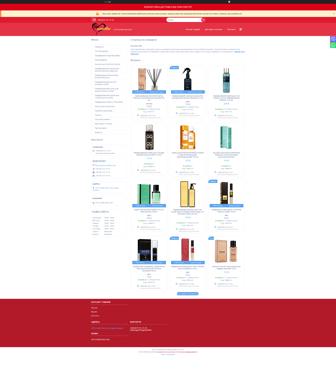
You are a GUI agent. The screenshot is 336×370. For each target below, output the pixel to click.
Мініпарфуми (101, 60)
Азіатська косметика (105, 106)
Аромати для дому (103, 111)
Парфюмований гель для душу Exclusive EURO (107, 89)
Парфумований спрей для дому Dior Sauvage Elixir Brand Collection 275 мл (188, 97)
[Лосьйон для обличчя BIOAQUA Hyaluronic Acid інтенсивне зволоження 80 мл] (226, 137)
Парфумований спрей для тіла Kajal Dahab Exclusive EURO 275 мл (149, 154)
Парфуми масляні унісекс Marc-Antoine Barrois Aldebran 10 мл (187, 267)
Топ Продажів (101, 51)
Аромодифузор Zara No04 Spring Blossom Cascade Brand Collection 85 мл (148, 98)
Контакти (231, 29)
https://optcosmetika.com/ (105, 165)
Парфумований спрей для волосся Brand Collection (107, 69)
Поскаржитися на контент (166, 352)
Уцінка (98, 115)
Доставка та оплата (213, 29)
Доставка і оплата (103, 124)
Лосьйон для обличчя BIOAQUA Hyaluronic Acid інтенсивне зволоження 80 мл (226, 155)
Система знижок (102, 119)
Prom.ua (181, 349)
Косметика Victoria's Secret (107, 64)
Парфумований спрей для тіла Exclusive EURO (107, 96)
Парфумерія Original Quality (107, 55)
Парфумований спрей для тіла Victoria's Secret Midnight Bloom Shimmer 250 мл (226, 98)
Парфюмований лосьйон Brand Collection (106, 76)
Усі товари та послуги (186, 294)
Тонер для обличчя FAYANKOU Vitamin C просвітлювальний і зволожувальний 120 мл (188, 155)
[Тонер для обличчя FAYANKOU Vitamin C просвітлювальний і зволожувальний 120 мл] (187, 137)
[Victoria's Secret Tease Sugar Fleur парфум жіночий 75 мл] (226, 251)
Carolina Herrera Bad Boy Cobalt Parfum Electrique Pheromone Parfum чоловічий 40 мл (149, 268)
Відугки (98, 132)
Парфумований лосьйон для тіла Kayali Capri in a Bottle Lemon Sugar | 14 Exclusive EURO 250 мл (187, 212)
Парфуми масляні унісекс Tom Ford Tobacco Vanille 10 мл (226, 211)
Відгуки (94, 312)
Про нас (94, 308)
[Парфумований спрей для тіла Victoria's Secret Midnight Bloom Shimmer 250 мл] (226, 80)
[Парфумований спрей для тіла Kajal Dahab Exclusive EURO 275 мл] (149, 137)
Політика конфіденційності (187, 352)
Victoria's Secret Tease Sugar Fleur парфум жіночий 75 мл (226, 267)
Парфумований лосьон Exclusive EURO (105, 83)
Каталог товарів (193, 29)
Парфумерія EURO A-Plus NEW (109, 102)
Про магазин (101, 128)
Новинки (99, 47)
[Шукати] (203, 19)
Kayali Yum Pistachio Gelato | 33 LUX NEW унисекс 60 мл (149, 211)
